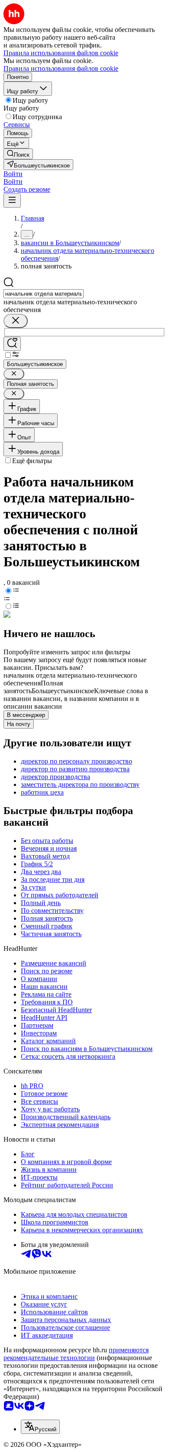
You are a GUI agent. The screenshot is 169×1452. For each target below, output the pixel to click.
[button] (13, 173)
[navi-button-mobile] (12, 200)
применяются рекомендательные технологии (76, 1353)
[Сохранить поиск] (12, 344)
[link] (18, 153)
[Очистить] (15, 321)
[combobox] (43, 293)
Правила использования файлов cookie (60, 68)
